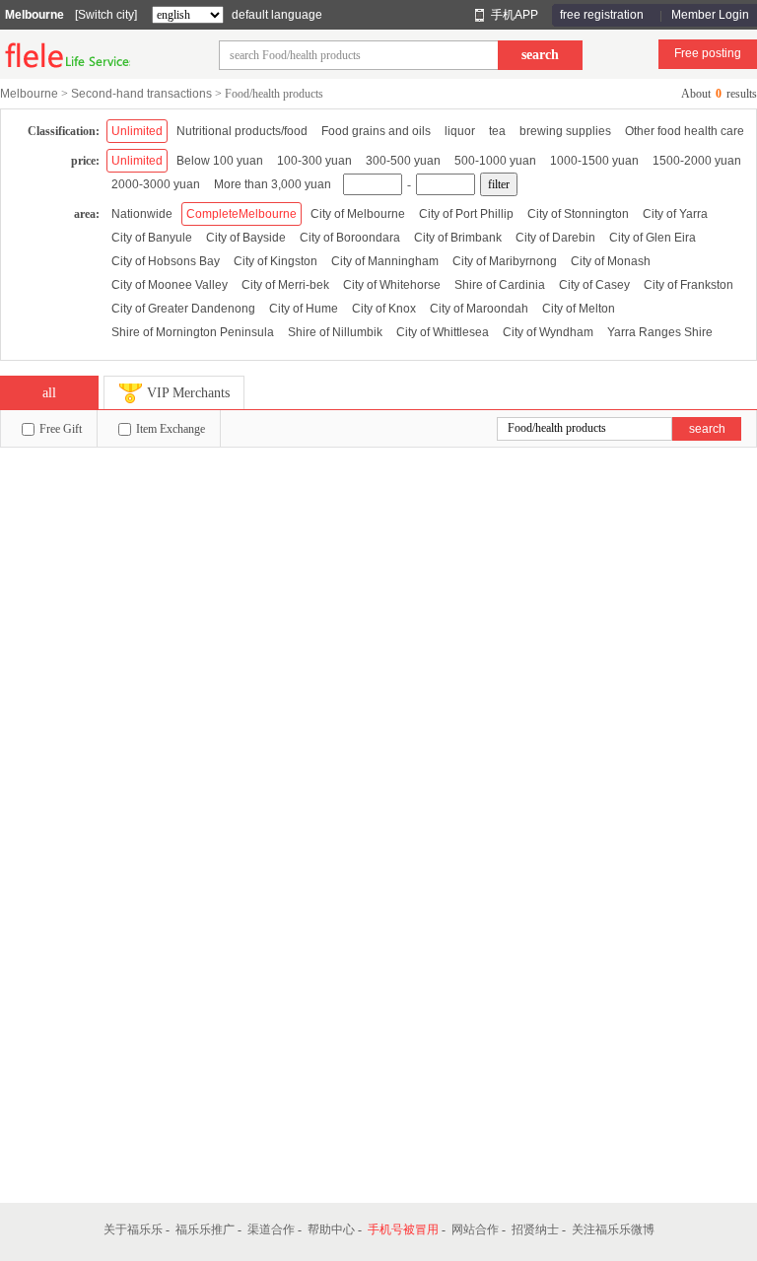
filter (499, 184)
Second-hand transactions (141, 94)
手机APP (514, 15)
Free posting (707, 53)
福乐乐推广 (205, 1229)
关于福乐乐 (133, 1229)
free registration (602, 15)
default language (277, 15)
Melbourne (34, 15)
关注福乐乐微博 (613, 1229)
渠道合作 (271, 1229)
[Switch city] (106, 15)
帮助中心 (331, 1229)
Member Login (710, 15)
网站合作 (475, 1229)
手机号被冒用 (403, 1229)
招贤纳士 (535, 1229)
